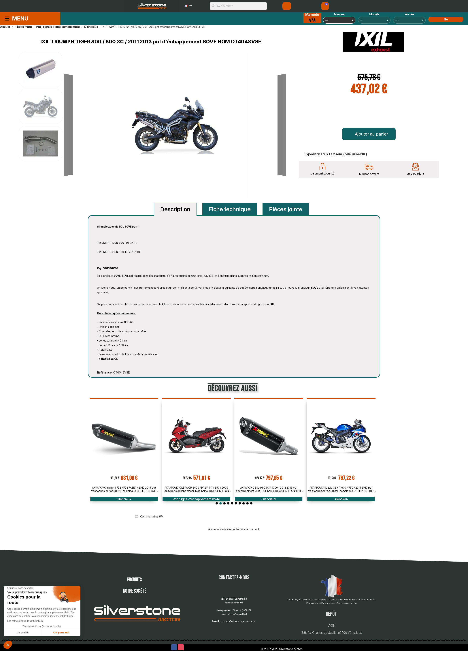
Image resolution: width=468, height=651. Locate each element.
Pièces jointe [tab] (285, 209)
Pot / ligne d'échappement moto (169, 499)
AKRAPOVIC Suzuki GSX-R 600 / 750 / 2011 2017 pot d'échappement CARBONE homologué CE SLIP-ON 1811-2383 (314, 489)
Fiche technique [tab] (230, 209)
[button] (325, 6)
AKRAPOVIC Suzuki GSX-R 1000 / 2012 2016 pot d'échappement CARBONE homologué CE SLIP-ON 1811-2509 (242, 489)
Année (409, 14)
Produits (134, 580)
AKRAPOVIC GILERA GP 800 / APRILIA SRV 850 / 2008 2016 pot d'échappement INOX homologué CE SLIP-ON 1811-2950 (169, 489)
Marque (339, 14)
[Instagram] (181, 647)
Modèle (374, 14)
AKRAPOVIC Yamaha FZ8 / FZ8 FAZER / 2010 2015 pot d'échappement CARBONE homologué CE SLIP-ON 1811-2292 (97, 489)
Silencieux (97, 499)
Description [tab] (175, 209)
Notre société (134, 591)
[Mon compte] (286, 6)
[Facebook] (174, 647)
